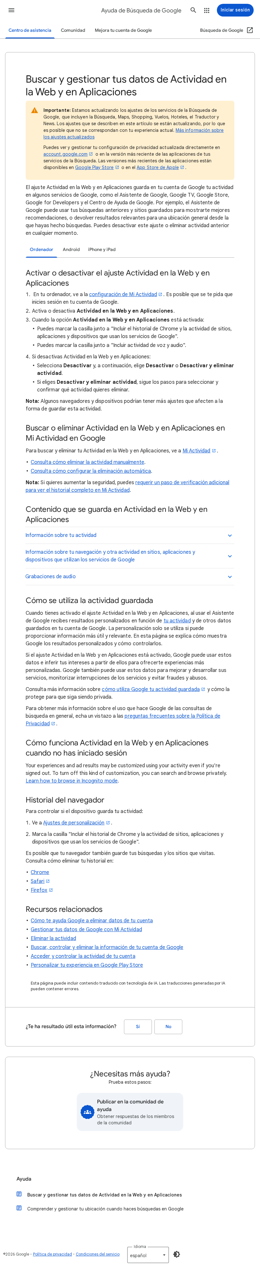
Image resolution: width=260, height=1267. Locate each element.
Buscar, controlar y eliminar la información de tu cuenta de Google (107, 947)
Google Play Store (94, 167)
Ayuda (23, 1179)
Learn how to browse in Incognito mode (72, 781)
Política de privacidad (52, 1254)
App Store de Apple (158, 167)
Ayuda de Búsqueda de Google (141, 10)
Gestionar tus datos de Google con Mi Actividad (86, 929)
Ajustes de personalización (73, 823)
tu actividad (177, 621)
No (168, 1026)
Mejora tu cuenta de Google (123, 30)
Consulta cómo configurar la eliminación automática (91, 471)
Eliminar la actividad (53, 938)
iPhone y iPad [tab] (102, 249)
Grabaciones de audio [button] (50, 576)
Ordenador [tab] (41, 249)
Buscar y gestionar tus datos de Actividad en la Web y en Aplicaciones (104, 1195)
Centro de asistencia (30, 30)
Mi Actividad (197, 451)
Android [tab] (71, 249)
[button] (11, 10)
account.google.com (65, 154)
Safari (37, 881)
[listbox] (148, 1255)
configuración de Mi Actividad (123, 294)
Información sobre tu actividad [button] (60, 535)
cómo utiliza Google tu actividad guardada (150, 689)
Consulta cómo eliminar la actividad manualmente (87, 462)
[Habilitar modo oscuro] (176, 1254)
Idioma (140, 1246)
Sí (138, 1026)
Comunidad (73, 30)
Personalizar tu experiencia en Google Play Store (87, 965)
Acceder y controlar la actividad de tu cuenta (83, 956)
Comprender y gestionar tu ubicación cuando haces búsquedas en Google (105, 1209)
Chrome (40, 872)
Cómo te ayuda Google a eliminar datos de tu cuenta (92, 921)
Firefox (39, 890)
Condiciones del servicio (98, 1254)
